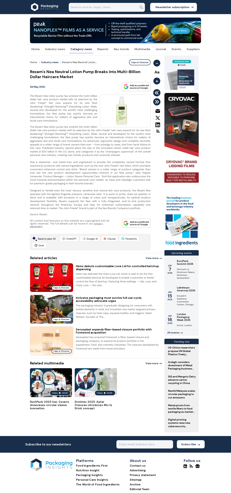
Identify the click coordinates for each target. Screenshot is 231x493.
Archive (135, 484)
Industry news (55, 49)
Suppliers (193, 49)
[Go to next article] (157, 101)
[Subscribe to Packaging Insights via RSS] (157, 132)
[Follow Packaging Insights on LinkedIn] (185, 467)
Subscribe (188, 444)
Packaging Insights (89, 475)
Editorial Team (139, 489)
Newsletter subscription (172, 7)
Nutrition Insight (88, 470)
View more (152, 258)
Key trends (121, 49)
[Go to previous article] (157, 92)
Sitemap (135, 479)
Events (176, 49)
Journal (161, 49)
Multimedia (142, 49)
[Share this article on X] (157, 118)
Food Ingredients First (92, 465)
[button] (69, 239)
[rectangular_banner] (181, 245)
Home (35, 49)
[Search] (141, 7)
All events (173, 332)
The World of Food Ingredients (98, 484)
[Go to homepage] (51, 470)
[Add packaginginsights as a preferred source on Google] (136, 86)
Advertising (138, 470)
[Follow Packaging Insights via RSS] (191, 467)
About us (138, 461)
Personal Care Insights (92, 479)
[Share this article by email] (157, 111)
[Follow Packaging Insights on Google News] (198, 467)
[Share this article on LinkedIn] (157, 125)
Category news (81, 49)
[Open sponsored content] (115, 42)
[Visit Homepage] (45, 13)
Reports (102, 49)
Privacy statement (143, 475)
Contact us (137, 465)
